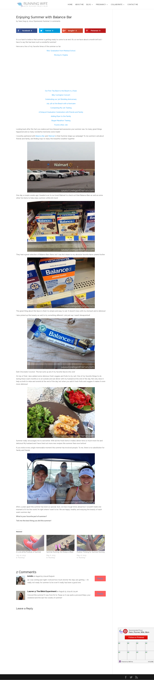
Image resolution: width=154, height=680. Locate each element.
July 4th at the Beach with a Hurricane (61, 103)
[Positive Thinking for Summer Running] (91, 543)
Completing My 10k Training (61, 108)
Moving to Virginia (61, 55)
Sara (20, 21)
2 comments (55, 21)
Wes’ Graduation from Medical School (61, 51)
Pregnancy (101, 4)
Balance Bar (40, 136)
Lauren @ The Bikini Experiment (41, 591)
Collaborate (116, 4)
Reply (100, 578)
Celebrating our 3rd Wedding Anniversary (61, 99)
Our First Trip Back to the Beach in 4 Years (61, 91)
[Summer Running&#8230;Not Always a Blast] (60, 543)
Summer (46, 21)
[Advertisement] (61, 74)
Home (70, 4)
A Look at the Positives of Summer (28, 552)
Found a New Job (61, 125)
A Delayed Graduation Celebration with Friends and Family (61, 112)
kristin (30, 576)
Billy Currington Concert (61, 95)
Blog (88, 4)
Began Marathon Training (61, 120)
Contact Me (132, 4)
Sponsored (38, 21)
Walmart (51, 136)
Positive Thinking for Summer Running (91, 552)
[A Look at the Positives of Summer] (30, 543)
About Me (79, 4)
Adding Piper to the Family (61, 116)
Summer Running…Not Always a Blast (59, 552)
